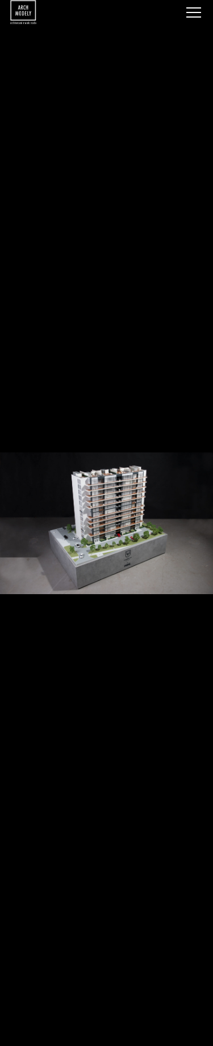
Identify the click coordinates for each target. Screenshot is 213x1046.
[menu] (194, 12)
